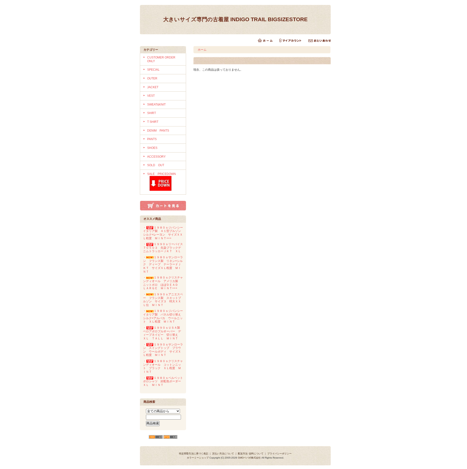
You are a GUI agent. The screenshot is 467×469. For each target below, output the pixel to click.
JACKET (152, 87)
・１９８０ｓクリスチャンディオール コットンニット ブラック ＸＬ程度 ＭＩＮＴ (163, 366)
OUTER (152, 78)
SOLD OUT (155, 165)
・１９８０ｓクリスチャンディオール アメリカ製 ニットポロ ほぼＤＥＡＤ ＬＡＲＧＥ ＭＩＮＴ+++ (163, 283)
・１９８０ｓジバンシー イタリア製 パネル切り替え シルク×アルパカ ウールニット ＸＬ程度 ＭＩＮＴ (164, 316)
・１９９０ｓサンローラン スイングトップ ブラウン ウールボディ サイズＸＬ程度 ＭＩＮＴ (163, 350)
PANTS (152, 139)
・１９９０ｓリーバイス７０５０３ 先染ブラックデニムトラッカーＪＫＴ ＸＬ (163, 247)
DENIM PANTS (158, 130)
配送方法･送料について (250, 453)
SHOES (152, 148)
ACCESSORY (156, 156)
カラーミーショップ (198, 457)
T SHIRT (152, 122)
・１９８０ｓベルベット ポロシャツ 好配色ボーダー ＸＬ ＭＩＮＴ (164, 381)
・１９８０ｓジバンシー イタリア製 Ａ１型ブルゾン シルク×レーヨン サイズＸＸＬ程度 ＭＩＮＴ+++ (164, 233)
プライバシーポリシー (279, 453)
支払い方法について (223, 453)
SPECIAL (153, 69)
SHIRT (151, 113)
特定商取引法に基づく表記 (193, 453)
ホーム (202, 49)
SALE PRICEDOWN (161, 174)
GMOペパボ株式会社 (249, 457)
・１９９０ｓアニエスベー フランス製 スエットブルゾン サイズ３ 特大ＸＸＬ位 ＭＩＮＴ (163, 300)
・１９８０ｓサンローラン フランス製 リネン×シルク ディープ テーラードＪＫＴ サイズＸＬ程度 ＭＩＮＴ (163, 264)
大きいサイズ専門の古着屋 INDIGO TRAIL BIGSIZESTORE (238, 19)
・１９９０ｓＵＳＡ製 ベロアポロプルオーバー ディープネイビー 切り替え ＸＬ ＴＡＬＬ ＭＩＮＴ (163, 333)
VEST (151, 95)
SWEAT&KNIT (156, 104)
